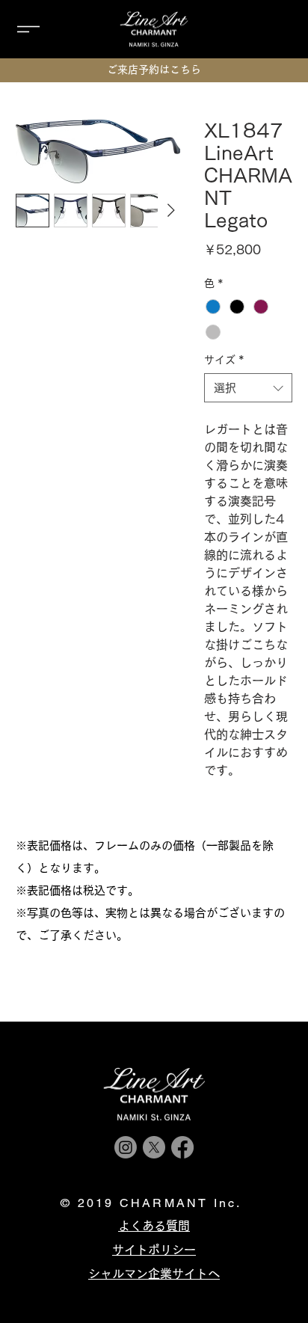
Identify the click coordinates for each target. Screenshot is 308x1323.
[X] (154, 1147)
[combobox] (248, 387)
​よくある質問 (154, 1226)
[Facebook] (182, 1147)
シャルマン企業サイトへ (154, 1274)
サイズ (224, 359)
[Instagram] (125, 1147)
